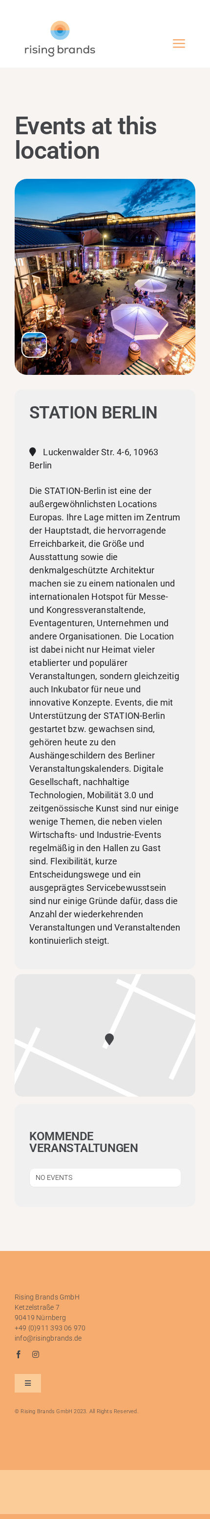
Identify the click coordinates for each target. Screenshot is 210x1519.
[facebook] (18, 1354)
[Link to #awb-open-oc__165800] (178, 43)
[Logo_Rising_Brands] (60, 23)
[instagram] (35, 1354)
